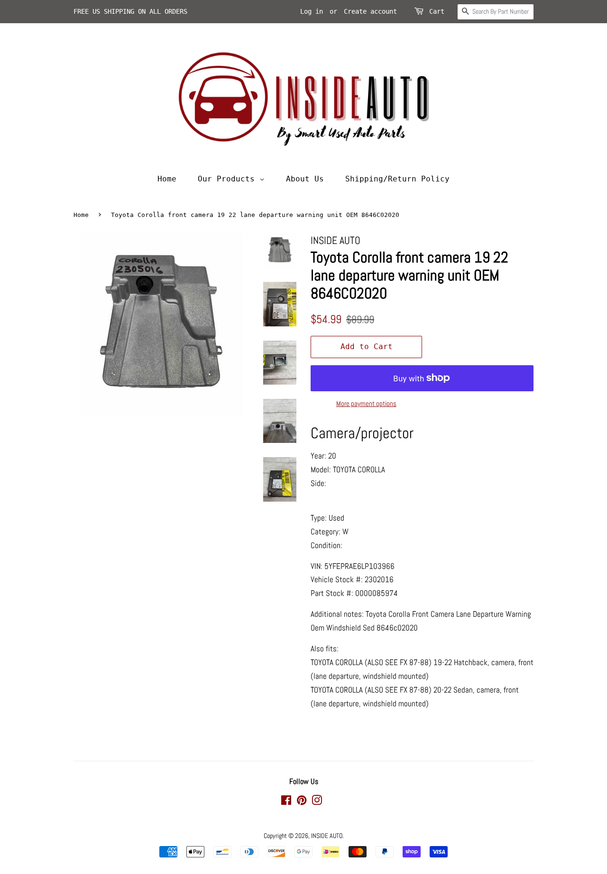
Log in (311, 11)
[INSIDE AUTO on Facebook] (286, 802)
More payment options (366, 403)
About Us (305, 178)
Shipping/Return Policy (397, 178)
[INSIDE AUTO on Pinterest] (301, 802)
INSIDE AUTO (326, 835)
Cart (436, 11)
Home (166, 178)
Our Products (228, 178)
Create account (370, 11)
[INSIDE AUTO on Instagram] (317, 802)
